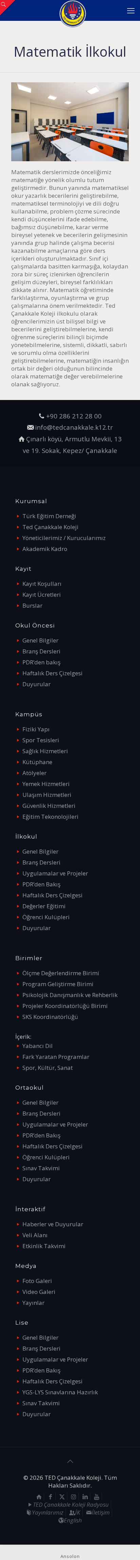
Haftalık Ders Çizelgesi (52, 673)
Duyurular (36, 684)
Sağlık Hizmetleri (45, 751)
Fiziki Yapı (36, 729)
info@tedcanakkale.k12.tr (74, 427)
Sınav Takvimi (41, 1168)
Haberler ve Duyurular (52, 1224)
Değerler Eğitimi (44, 906)
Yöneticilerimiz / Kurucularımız (64, 538)
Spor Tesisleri (40, 740)
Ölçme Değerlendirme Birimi (60, 973)
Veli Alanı (35, 1235)
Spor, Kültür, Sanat (47, 1068)
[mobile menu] (131, 10)
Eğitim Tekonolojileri (50, 816)
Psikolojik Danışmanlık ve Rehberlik (70, 995)
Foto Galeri (37, 1281)
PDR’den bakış (41, 662)
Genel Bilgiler (40, 640)
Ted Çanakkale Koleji (50, 527)
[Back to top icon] (70, 1461)
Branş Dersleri (41, 651)
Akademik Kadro (44, 549)
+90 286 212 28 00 (74, 416)
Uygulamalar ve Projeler (55, 873)
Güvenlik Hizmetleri (48, 806)
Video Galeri (38, 1292)
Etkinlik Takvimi (44, 1246)
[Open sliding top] (7, 7)
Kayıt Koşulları (42, 584)
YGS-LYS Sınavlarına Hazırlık (60, 1392)
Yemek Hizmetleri (46, 784)
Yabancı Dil (37, 1046)
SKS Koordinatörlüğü (50, 1017)
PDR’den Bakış (41, 884)
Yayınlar (33, 1303)
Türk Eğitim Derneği (49, 516)
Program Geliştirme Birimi (57, 984)
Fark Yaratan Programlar (55, 1057)
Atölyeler (34, 773)
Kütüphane (37, 762)
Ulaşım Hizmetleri (46, 795)
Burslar (32, 605)
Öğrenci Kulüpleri (46, 917)
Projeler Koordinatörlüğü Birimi (65, 1006)
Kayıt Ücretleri (41, 594)
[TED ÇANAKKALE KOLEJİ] (72, 10)
